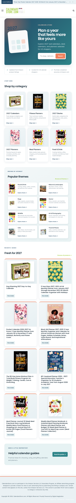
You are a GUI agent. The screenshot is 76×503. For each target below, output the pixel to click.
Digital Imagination (58, 496)
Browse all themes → (61, 179)
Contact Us (60, 499)
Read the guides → (60, 454)
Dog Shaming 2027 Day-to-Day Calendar (18, 287)
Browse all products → (64, 255)
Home (47, 499)
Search (60, 56)
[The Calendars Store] (15, 10)
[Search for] (74, 11)
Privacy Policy (70, 499)
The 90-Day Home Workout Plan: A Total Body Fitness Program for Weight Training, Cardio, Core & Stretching (19, 379)
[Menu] (2, 11)
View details (10, 296)
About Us (53, 499)
